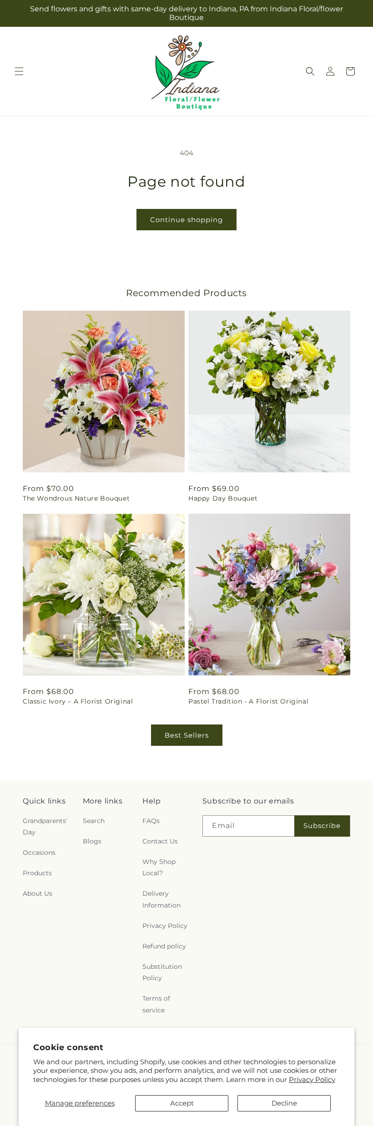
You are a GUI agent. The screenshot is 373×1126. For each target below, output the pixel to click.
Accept (182, 1103)
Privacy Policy (312, 1079)
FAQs (151, 821)
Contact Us (160, 841)
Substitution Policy (162, 972)
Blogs (92, 841)
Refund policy (164, 946)
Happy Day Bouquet (222, 498)
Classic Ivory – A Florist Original (78, 701)
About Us (37, 893)
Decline (284, 1103)
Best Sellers (187, 735)
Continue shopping (186, 219)
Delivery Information (161, 899)
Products (37, 873)
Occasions (39, 852)
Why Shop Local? (159, 867)
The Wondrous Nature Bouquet (76, 498)
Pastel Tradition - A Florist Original (248, 701)
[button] (19, 71)
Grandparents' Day (45, 826)
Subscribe (322, 825)
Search (94, 821)
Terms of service (156, 1004)
